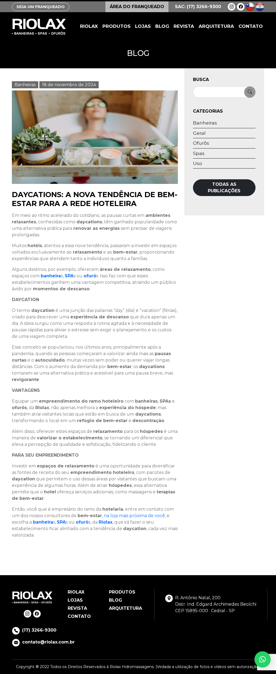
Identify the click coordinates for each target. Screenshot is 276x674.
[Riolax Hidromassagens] (39, 27)
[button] (262, 659)
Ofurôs (201, 143)
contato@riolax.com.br (48, 642)
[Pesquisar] (250, 92)
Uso (197, 163)
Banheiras (25, 84)
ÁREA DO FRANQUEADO (137, 6)
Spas (199, 153)
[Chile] (250, 6)
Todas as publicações (224, 187)
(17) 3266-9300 (39, 630)
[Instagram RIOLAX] (231, 7)
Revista (184, 26)
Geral (199, 133)
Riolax (89, 26)
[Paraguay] (260, 6)
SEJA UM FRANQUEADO (40, 6)
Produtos (116, 26)
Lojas (143, 26)
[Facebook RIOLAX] (240, 7)
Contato (251, 26)
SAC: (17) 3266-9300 (198, 6)
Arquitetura (216, 26)
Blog (162, 26)
